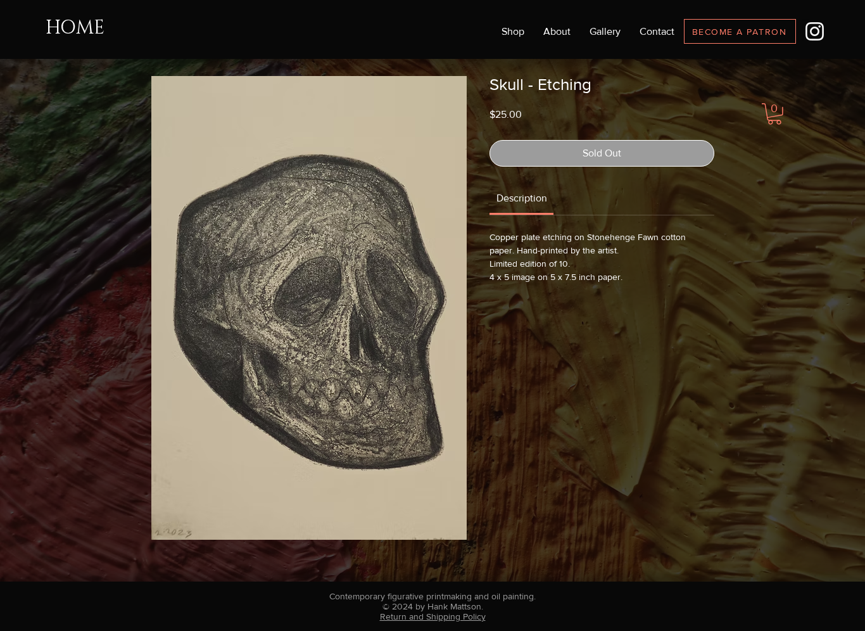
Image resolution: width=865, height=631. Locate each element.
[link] (521, 198)
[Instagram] (814, 31)
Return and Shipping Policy (433, 616)
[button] (605, 31)
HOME (75, 28)
